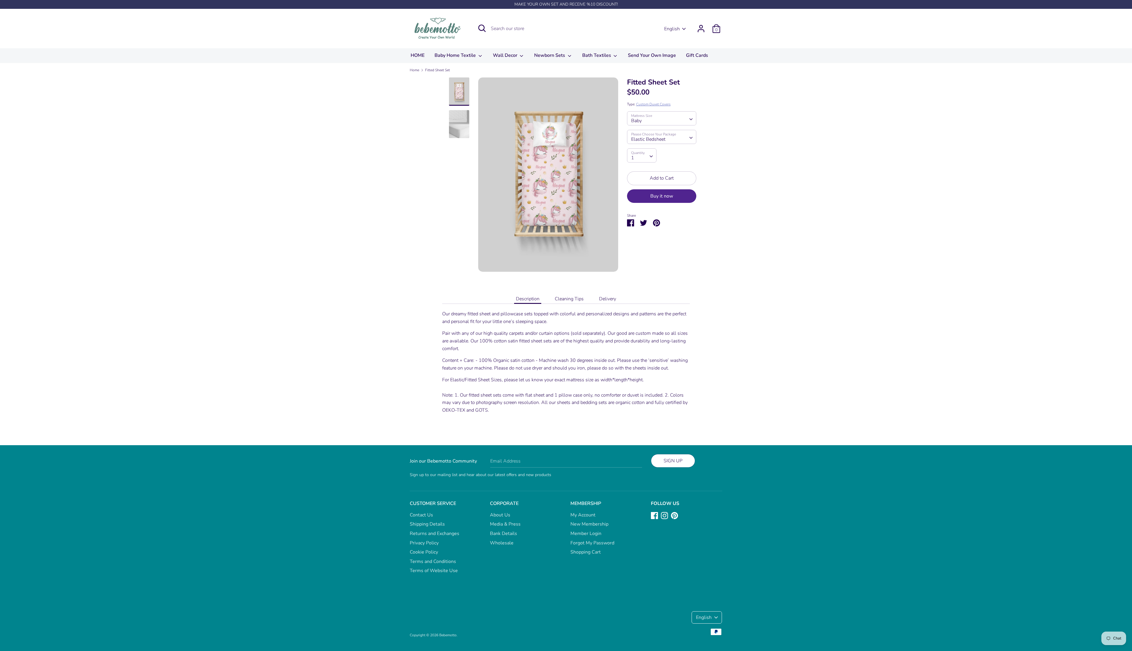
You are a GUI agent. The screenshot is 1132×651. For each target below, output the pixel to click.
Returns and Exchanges (434, 533)
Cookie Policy (424, 552)
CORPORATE (504, 503)
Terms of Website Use (434, 570)
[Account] (701, 26)
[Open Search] (482, 28)
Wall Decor (506, 55)
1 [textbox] (632, 158)
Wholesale (502, 543)
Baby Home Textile (456, 55)
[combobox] (661, 118)
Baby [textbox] (636, 120)
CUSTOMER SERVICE (433, 503)
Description (527, 299)
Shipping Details (427, 524)
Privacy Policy (424, 543)
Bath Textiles (597, 55)
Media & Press (505, 524)
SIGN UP (673, 461)
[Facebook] (654, 515)
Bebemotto (448, 635)
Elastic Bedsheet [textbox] (648, 139)
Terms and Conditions (433, 561)
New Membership (589, 524)
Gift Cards (697, 55)
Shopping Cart (585, 552)
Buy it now (661, 196)
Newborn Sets (550, 55)
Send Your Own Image (652, 55)
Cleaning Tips (569, 299)
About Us (500, 515)
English (672, 29)
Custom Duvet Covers (653, 104)
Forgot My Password (592, 543)
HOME (417, 55)
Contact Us (421, 515)
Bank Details (503, 533)
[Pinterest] (674, 515)
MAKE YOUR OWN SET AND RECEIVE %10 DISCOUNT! (566, 4)
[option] (548, 176)
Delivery (607, 299)
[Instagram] (664, 515)
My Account (582, 515)
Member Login (585, 533)
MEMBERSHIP (585, 503)
